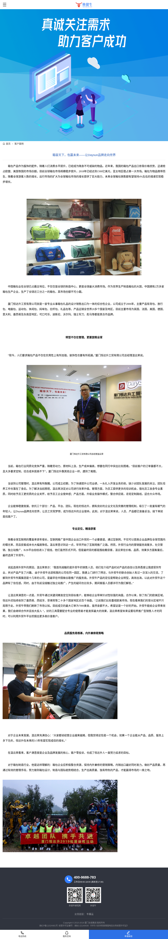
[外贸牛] (84, 4)
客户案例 (19, 143)
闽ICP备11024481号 (48, 926)
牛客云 (90, 914)
